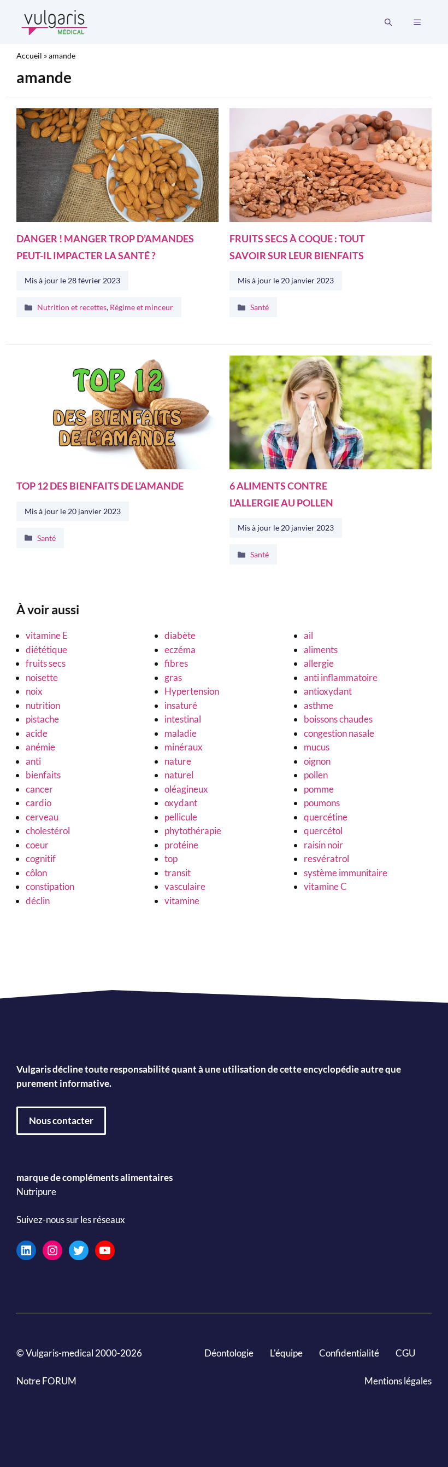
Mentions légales (398, 1380)
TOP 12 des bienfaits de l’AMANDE (100, 486)
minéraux (183, 747)
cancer (39, 789)
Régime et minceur (141, 307)
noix (34, 691)
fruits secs (46, 663)
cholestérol (48, 830)
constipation (50, 886)
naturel (178, 775)
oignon (317, 761)
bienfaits (43, 775)
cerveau (42, 817)
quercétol (323, 830)
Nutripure (36, 1191)
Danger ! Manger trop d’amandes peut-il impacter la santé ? (105, 247)
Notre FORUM (46, 1380)
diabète (180, 635)
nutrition (43, 705)
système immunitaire (345, 872)
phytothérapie (192, 830)
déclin (38, 900)
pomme (319, 789)
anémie (40, 747)
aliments (321, 649)
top (171, 858)
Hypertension (191, 691)
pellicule (180, 817)
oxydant (180, 802)
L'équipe (286, 1352)
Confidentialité (349, 1352)
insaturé (180, 705)
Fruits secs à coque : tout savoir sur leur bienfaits (297, 247)
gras (173, 677)
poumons (322, 802)
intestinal (182, 719)
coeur (37, 845)
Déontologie (229, 1352)
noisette (42, 677)
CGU (405, 1352)
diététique (46, 649)
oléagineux (186, 789)
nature (177, 761)
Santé (259, 307)
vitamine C (325, 886)
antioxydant (328, 691)
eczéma (180, 649)
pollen (316, 775)
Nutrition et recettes (72, 307)
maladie (180, 733)
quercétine (325, 817)
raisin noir (323, 845)
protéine (181, 845)
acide (37, 733)
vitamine (181, 900)
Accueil (29, 55)
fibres (176, 663)
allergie (319, 663)
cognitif (41, 858)
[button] (388, 22)
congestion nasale (339, 733)
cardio (38, 802)
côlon (36, 872)
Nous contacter (61, 1120)
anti (33, 761)
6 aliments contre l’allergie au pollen (281, 494)
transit (177, 872)
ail (308, 635)
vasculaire (184, 886)
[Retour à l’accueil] (54, 21)
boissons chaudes (338, 719)
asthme (318, 705)
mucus (316, 747)
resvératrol (326, 858)
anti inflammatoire (341, 677)
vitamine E (47, 635)
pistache (42, 719)
